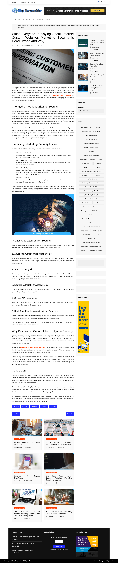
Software (48, 19)
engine (99, 163)
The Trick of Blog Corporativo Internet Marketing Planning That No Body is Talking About (27, 514)
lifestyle (84, 175)
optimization (85, 203)
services (91, 215)
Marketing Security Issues (61, 95)
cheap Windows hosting (91, 147)
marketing (34, 406)
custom (16, 406)
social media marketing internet (91, 219)
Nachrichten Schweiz (91, 199)
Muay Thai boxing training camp (91, 195)
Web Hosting (26, 19)
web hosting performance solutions (91, 246)
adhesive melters (86, 127)
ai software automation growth (91, 131)
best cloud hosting (91, 135)
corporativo (83, 159)
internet (25, 406)
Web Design (16, 19)
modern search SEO (91, 187)
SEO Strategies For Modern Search (23, 543)
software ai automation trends (91, 226)
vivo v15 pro (91, 238)
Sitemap (33, 2)
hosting (85, 167)
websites (53, 406)
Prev (17, 413)
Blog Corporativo (23, 25)
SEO (54, 19)
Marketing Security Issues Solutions (32, 347)
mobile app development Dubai (91, 183)
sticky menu (84, 230)
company (91, 151)
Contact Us (15, 2)
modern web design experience (91, 191)
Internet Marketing (37, 19)
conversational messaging (91, 155)
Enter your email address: (59, 537)
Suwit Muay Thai (97, 230)
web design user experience (91, 242)
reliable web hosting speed (91, 207)
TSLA (99, 234)
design (100, 159)
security (44, 406)
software (91, 223)
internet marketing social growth (91, 171)
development (85, 163)
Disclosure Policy (24, 2)
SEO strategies (96, 211)
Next (68, 413)
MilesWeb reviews (91, 179)
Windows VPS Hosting (95, 250)
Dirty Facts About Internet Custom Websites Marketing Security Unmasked (59, 478)
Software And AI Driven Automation (22, 550)
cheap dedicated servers (91, 143)
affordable (99, 127)
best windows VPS (91, 139)
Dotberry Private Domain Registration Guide (97, 42)
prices (98, 203)
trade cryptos (86, 234)
